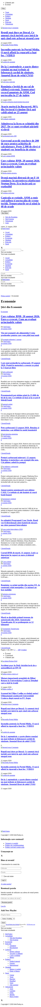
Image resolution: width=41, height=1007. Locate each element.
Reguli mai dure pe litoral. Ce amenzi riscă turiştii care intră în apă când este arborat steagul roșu (20, 35)
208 (19, 650)
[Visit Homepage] (5, 229)
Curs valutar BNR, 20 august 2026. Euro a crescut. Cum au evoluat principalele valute (20, 163)
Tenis (11, 977)
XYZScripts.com (31, 924)
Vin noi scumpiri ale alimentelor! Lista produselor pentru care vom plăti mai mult (20, 334)
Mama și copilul (15, 969)
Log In (3, 906)
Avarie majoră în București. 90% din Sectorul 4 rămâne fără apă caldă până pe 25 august (19, 109)
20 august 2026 (6, 329)
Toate (7, 12)
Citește (5, 359)
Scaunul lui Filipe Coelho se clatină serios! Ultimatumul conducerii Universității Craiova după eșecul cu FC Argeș (19, 695)
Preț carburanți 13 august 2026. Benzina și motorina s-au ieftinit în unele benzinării (20, 428)
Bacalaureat (14, 948)
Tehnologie (9, 24)
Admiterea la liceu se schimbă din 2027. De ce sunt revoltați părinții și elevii (20, 126)
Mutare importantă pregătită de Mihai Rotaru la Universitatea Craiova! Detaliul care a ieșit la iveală (19, 680)
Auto (7, 223)
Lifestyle (8, 950)
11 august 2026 (6, 533)
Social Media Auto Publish (12, 924)
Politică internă (15, 961)
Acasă (7, 232)
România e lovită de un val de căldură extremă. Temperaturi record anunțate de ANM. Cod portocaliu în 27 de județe (18, 91)
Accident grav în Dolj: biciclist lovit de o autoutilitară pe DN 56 (19, 666)
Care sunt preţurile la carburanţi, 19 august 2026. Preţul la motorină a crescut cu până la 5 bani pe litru (20, 365)
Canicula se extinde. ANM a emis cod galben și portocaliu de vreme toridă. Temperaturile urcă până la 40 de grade (20, 202)
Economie (8, 238)
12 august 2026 (6, 470)
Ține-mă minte (8, 876)
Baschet (12, 979)
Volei (11, 983)
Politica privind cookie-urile (14, 847)
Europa (12, 963)
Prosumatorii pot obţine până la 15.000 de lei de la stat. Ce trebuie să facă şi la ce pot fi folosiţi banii (20, 397)
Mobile (12, 995)
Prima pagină (5, 296)
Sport (7, 20)
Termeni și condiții (11, 843)
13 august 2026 (6, 438)
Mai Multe (5, 213)
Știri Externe (9, 219)
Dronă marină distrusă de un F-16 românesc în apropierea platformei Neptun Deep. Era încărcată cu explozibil (20, 182)
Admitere (13, 946)
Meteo (12, 957)
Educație (8, 22)
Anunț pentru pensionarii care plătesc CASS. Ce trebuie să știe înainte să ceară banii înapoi (19, 492)
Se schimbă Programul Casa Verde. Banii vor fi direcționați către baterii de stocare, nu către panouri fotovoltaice (19, 522)
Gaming (12, 991)
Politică (7, 16)
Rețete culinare (15, 952)
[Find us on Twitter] (2, 248)
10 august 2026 (6, 633)
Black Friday (14, 997)
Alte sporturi (14, 985)
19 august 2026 (6, 376)
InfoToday (7, 327)
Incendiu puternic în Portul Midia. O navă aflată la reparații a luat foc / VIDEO (20, 52)
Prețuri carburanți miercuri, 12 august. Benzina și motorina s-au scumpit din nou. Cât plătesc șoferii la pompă (20, 459)
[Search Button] (22, 250)
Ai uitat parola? (6, 884)
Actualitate (9, 14)
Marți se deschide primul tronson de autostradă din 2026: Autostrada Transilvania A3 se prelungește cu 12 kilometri (17, 621)
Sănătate (8, 18)
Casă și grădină (15, 955)
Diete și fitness (15, 971)
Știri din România (11, 217)
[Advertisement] (20, 810)
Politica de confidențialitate (14, 845)
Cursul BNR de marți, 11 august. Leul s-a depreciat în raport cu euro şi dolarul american (19, 555)
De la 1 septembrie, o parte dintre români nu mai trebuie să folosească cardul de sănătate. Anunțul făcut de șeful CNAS (20, 71)
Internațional (14, 965)
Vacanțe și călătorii (16, 953)
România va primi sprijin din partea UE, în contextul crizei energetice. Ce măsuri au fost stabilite (20, 587)
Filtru (3, 8)
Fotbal (12, 975)
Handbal (13, 981)
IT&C (12, 993)
